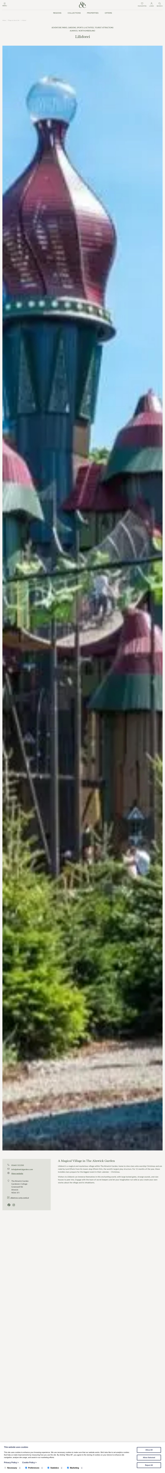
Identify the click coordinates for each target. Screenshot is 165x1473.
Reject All (149, 1465)
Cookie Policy (29, 1462)
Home (4, 20)
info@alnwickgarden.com (22, 1169)
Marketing (74, 1468)
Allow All (149, 1450)
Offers (108, 13)
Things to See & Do (13, 20)
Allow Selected (149, 1457)
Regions (57, 13)
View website (17, 1173)
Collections (74, 13)
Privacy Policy (11, 1462)
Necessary (12, 1468)
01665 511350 (17, 1165)
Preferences (33, 1468)
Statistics (54, 1468)
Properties (92, 13)
